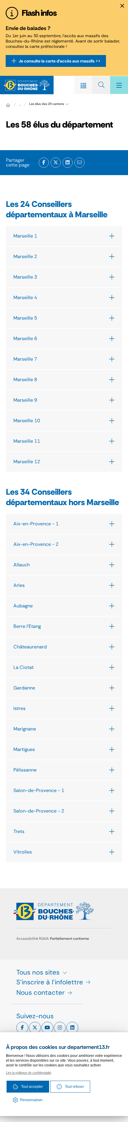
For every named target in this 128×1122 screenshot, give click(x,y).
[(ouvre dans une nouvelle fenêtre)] (44, 163)
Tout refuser (74, 1087)
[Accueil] (8, 105)
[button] (79, 163)
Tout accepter (32, 1087)
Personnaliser (31, 1100)
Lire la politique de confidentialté (28, 1072)
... (20, 104)
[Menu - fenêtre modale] (119, 85)
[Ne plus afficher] (122, 6)
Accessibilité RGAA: (52, 938)
